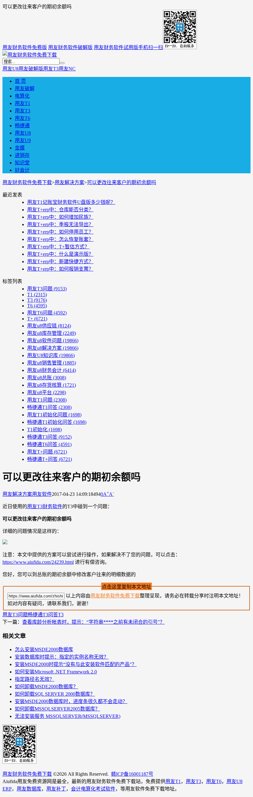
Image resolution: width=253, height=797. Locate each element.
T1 (37, 294)
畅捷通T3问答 (49, 437)
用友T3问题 (47, 288)
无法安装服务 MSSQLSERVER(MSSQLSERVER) (67, 716)
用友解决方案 (69, 182)
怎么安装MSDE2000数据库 (44, 649)
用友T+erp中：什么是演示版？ (60, 254)
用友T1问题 (47, 400)
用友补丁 (56, 788)
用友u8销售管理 (51, 362)
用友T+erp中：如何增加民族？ (60, 217)
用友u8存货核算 (51, 385)
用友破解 (25, 88)
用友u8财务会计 (51, 370)
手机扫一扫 (150, 47)
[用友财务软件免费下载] (29, 54)
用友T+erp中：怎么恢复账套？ (60, 239)
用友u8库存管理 (51, 333)
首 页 (20, 81)
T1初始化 (44, 429)
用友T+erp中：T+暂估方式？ (58, 246)
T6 (37, 305)
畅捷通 (22, 125)
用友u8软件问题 (52, 340)
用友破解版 (31, 68)
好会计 (22, 170)
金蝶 (20, 147)
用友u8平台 (46, 392)
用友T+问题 (47, 451)
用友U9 (23, 140)
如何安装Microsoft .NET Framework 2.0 (56, 671)
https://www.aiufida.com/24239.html (38, 562)
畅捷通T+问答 (49, 459)
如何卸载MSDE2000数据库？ (46, 686)
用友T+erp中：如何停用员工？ (60, 231)
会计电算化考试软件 (93, 788)
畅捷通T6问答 (49, 444)
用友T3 (51, 68)
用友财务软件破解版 (70, 47)
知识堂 (22, 162)
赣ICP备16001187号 (132, 774)
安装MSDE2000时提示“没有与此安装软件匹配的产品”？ (76, 664)
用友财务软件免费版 (24, 47)
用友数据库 (29, 788)
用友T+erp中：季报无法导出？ (60, 224)
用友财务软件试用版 (116, 47)
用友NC (67, 68)
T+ (37, 318)
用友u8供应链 (49, 325)
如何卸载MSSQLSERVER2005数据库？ (57, 708)
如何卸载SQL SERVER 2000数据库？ (55, 694)
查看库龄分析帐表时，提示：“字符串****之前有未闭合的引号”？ (93, 622)
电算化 (22, 96)
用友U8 (10, 68)
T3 (37, 300)
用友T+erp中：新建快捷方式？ (60, 261)
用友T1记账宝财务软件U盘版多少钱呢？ (71, 202)
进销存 (22, 155)
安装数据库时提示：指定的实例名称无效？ (62, 657)
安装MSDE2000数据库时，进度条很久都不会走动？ (71, 701)
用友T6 (22, 118)
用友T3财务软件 (44, 506)
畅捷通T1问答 (49, 407)
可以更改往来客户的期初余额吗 (121, 182)
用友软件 (42, 494)
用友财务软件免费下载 (27, 182)
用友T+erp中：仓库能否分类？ (60, 209)
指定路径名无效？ (34, 679)
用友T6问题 (47, 312)
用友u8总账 (46, 377)
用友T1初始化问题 (54, 414)
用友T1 (22, 103)
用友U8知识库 (51, 355)
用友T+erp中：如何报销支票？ (60, 269)
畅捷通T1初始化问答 (56, 422)
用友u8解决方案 (52, 348)
